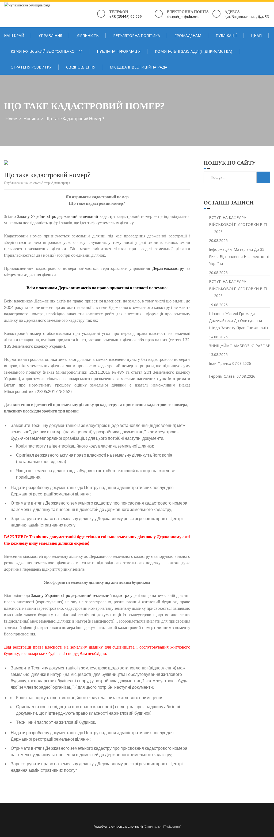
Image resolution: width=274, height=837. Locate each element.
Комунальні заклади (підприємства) (193, 51)
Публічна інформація (118, 51)
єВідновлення (80, 67)
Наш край (14, 35)
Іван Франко (220, 363)
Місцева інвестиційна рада (138, 67)
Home (11, 118)
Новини (31, 118)
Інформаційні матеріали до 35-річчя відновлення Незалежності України (239, 256)
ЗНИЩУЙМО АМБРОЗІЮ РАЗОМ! (239, 345)
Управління (50, 35)
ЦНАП (256, 35)
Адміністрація (60, 183)
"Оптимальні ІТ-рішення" (162, 826)
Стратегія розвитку (31, 67)
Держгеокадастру (168, 268)
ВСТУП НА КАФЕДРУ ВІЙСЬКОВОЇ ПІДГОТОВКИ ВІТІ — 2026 (238, 224)
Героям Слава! (222, 376)
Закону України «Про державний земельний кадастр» (66, 216)
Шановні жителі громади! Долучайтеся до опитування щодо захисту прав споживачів (238, 320)
